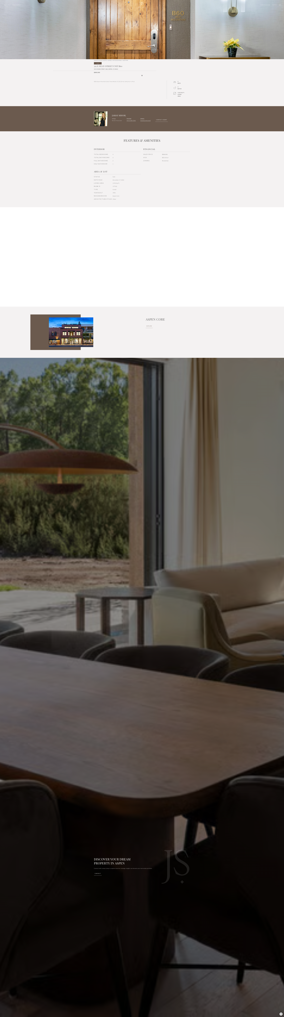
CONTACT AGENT (161, 119)
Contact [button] (98, 873)
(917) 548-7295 (131, 120)
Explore (149, 326)
